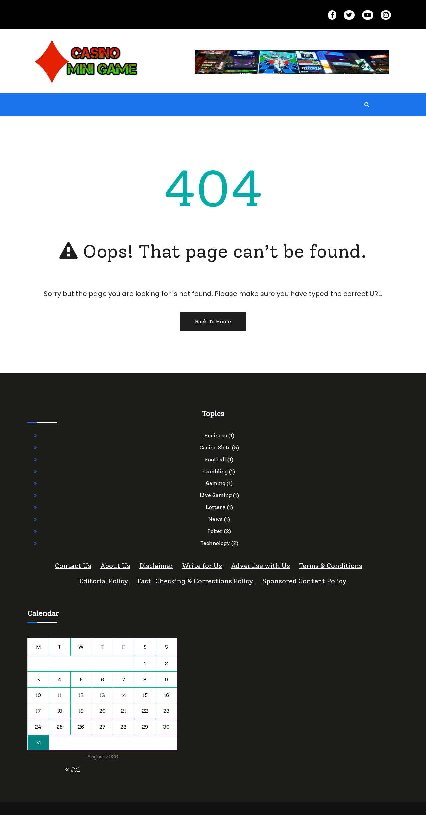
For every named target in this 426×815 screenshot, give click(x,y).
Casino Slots (215, 447)
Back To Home (213, 321)
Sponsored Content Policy (304, 581)
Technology (215, 543)
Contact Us (73, 566)
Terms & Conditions (330, 566)
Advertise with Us (260, 566)
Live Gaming (216, 495)
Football (215, 459)
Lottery (216, 507)
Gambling (215, 471)
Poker (215, 531)
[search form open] (367, 105)
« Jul (72, 769)
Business (215, 435)
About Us (115, 566)
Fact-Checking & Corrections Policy (195, 581)
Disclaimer (156, 566)
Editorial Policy (103, 581)
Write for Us (202, 566)
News (215, 519)
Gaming (215, 483)
